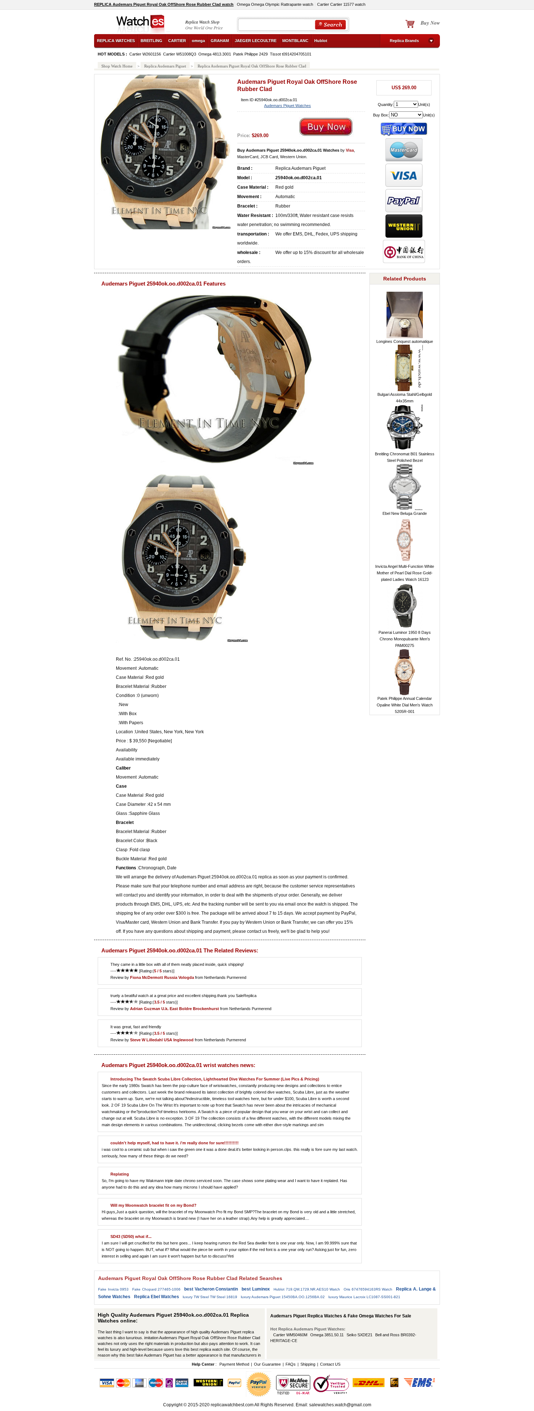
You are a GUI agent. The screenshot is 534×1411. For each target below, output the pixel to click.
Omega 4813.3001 (214, 54)
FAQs (291, 1364)
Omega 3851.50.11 (327, 1335)
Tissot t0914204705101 (290, 54)
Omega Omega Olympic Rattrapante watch (275, 4)
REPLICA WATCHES (116, 40)
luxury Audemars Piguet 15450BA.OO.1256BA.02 (283, 1297)
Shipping (307, 1364)
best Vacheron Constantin (211, 1289)
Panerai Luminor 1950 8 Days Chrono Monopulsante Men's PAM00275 (405, 639)
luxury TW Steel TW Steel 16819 (210, 1297)
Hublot (320, 40)
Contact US (330, 1364)
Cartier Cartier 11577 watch (341, 4)
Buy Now (430, 22)
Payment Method (234, 1364)
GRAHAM (220, 40)
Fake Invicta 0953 (113, 1289)
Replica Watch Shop (202, 22)
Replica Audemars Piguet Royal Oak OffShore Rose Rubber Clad (252, 66)
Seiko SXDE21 (359, 1335)
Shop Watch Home (117, 66)
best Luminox (256, 1289)
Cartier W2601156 (145, 54)
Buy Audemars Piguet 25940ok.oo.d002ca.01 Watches (288, 150)
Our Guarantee (267, 1364)
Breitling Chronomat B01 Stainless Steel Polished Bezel (404, 457)
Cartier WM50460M (290, 1335)
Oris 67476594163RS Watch (368, 1289)
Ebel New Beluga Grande (405, 513)
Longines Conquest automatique (404, 341)
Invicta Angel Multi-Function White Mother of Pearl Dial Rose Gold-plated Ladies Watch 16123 (404, 573)
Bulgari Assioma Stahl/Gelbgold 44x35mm (404, 397)
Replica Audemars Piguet (165, 66)
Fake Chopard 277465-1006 (156, 1289)
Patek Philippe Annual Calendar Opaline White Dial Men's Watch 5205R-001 (405, 705)
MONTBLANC (295, 40)
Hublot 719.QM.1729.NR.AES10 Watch (307, 1289)
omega (198, 40)
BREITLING (151, 40)
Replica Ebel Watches (156, 1296)
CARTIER (177, 40)
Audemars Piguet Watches (287, 105)
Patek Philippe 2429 (250, 54)
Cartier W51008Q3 (179, 54)
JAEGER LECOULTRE (255, 40)
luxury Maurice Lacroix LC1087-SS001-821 (364, 1297)
